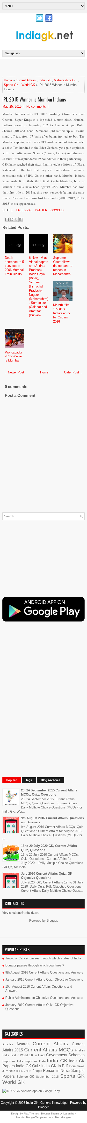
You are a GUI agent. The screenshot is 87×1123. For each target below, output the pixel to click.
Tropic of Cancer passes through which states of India (43, 958)
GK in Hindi (37, 1055)
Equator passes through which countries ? (34, 965)
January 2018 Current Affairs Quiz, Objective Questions (44, 979)
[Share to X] (16, 219)
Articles (7, 1044)
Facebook (23, 210)
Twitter (40, 210)
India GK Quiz (28, 1066)
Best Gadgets (63, 1117)
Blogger (52, 920)
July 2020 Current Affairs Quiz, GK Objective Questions (46, 876)
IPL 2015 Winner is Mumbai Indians (34, 99)
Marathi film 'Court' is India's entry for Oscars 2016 (61, 313)
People (37, 1071)
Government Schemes (65, 1055)
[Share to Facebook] (20, 219)
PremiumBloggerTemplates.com (34, 1117)
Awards (22, 1044)
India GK (45, 80)
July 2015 (8, 1070)
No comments (36, 106)
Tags (29, 780)
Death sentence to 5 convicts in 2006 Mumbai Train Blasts (14, 266)
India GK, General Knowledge (46, 1102)
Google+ (57, 210)
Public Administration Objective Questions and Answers (44, 998)
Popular (11, 780)
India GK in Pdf (54, 1066)
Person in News (56, 1070)
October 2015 (23, 1071)
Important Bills (12, 1061)
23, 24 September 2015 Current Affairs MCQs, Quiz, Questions (49, 792)
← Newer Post (14, 372)
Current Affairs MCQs (48, 1049)
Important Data (35, 1061)
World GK (28, 85)
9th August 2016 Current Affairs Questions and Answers (44, 972)
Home (8, 80)
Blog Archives (50, 780)
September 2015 (47, 1076)
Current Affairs (26, 80)
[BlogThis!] (11, 219)
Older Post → (73, 372)
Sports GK (11, 85)
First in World (19, 1055)
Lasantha (68, 1113)
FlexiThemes (31, 1113)
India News (77, 1066)
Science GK (25, 1076)
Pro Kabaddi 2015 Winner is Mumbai (13, 356)
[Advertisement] (44, 68)
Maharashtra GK (65, 80)
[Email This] (7, 219)
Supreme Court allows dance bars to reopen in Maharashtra (62, 266)
